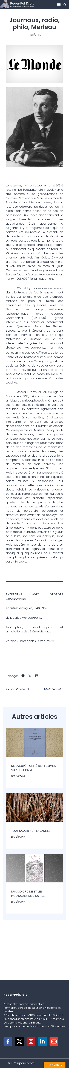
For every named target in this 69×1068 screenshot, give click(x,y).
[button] (59, 4)
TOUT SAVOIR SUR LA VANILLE (30, 830)
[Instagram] (31, 1041)
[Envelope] (54, 1041)
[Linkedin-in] (42, 1041)
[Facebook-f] (8, 1041)
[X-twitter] (19, 1041)
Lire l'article (18, 776)
